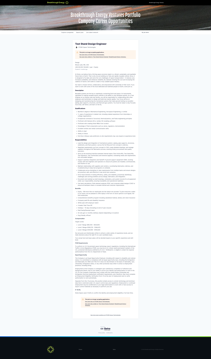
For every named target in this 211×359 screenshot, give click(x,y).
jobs (79, 32)
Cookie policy (109, 332)
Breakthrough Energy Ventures (156, 2)
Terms (114, 349)
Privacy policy (101, 332)
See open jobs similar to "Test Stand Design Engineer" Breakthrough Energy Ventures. (102, 57)
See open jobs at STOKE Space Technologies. (91, 54)
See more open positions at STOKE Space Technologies (105, 315)
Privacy (80, 349)
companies (67, 32)
